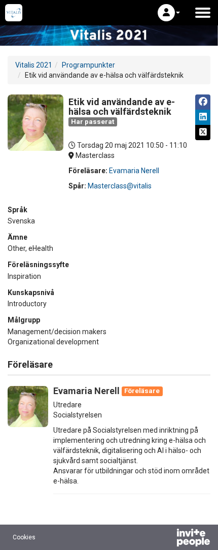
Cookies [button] (24, 537)
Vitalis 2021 (33, 65)
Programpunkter (88, 65)
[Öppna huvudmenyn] (203, 12)
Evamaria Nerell (134, 171)
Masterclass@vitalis (120, 186)
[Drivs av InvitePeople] (167, 539)
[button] (169, 12)
